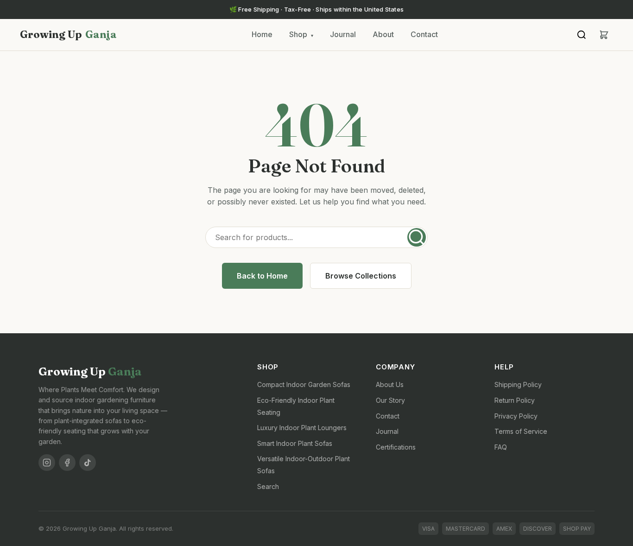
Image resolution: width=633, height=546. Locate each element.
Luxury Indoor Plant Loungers (302, 428)
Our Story (390, 400)
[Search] (581, 34)
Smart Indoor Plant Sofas (294, 443)
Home (262, 34)
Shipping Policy (518, 384)
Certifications (396, 447)
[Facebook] (67, 462)
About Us (390, 384)
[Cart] (604, 34)
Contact (424, 34)
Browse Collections (360, 275)
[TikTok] (87, 462)
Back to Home (262, 275)
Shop (301, 34)
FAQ (500, 447)
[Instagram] (46, 462)
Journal (343, 34)
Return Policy (514, 400)
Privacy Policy (516, 416)
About (383, 34)
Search (268, 486)
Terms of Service (520, 431)
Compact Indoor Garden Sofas (303, 384)
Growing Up (68, 34)
